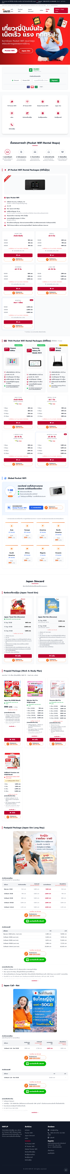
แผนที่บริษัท (51, 1153)
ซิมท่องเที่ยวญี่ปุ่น (30, 1152)
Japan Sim (26, 50)
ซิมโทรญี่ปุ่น (28, 1160)
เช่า (19, 255)
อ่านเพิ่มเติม (12, 726)
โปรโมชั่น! (47, 10)
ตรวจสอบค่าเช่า (37, 507)
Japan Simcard (30, 10)
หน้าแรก (12, 10)
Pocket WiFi (20, 10)
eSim (41, 10)
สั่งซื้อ (19, 656)
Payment (54, 80)
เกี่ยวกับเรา (51, 1151)
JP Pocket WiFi (29, 1146)
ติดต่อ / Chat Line (59, 10)
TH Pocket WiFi (30, 1144)
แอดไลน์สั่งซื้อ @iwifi (36, 921)
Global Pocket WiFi (31, 1149)
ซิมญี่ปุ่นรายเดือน (30, 1155)
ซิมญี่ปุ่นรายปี (29, 1157)
